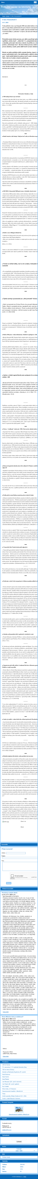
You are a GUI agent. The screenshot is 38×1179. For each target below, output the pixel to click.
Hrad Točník (5, 1077)
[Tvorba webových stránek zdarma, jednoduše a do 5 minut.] (22, 1176)
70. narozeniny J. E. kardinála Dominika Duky (14, 1067)
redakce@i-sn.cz (6, 1130)
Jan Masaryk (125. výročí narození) (11, 1081)
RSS (25, 1176)
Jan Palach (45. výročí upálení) (10, 1084)
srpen (17, 1150)
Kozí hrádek (5, 1086)
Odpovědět (6, 1012)
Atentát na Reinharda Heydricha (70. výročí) (14, 1072)
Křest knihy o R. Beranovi (9, 1089)
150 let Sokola (6, 1065)
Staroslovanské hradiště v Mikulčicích (12, 1091)
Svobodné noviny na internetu (16, 6)
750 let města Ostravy (8, 1069)
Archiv (7, 16)
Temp (3, 1093)
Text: (3, 860)
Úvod (3, 16)
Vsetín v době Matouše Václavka (11, 1098)
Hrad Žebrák (5, 1079)
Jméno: (4, 853)
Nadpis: (4, 856)
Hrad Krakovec (6, 1074)
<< (3, 1150)
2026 (21, 1150)
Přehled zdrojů (6, 1157)
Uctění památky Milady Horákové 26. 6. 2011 (14, 1096)
